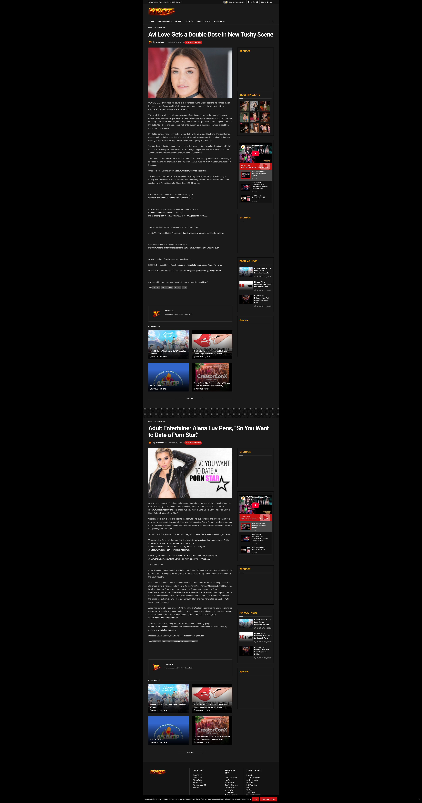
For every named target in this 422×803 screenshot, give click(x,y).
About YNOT (197, 775)
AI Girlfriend (250, 792)
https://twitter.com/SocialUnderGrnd (166, 543)
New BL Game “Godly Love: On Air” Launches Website (262, 270)
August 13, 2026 (159, 389)
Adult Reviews (230, 782)
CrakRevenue (229, 792)
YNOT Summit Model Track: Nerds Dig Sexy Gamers (260, 167)
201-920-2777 (176, 636)
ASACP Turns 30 (156, 386)
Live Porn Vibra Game (253, 795)
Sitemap (196, 787)
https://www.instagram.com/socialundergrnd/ (170, 550)
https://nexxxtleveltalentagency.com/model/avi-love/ (199, 265)
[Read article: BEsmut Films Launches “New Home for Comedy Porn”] (246, 285)
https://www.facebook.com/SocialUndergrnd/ (170, 546)
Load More (190, 398)
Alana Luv (156, 641)
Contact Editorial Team (155, 2)
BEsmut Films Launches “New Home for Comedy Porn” (263, 284)
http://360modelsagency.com (163, 627)
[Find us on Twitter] (251, 2)
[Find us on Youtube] (257, 2)
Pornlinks (249, 775)
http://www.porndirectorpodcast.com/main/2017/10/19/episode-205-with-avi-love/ (183, 248)
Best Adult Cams (231, 778)
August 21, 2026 (159, 357)
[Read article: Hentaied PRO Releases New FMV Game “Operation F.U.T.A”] (246, 299)
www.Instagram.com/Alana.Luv (164, 559)
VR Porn (249, 790)
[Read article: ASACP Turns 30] (168, 377)
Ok (256, 799)
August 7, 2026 (202, 389)
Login (264, 2)
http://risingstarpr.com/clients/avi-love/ (191, 282)
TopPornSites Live (231, 785)
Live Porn (228, 780)
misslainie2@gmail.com (194, 636)
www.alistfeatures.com (166, 630)
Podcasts (189, 21)
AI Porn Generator (231, 795)
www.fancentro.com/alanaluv (197, 559)
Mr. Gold (177, 287)
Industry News (164, 21)
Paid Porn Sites (251, 785)
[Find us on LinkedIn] (254, 2)
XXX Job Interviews (253, 778)
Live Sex (249, 787)
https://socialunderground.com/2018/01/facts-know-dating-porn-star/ (201, 534)
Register (271, 2)
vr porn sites (229, 790)
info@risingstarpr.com (196, 271)
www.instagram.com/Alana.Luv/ (164, 618)
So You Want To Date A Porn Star (185, 641)
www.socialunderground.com (164, 510)
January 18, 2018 (175, 42)
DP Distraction (167, 287)
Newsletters (219, 21)
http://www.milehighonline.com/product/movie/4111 (170, 198)
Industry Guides (203, 21)
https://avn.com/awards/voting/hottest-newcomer (203, 233)
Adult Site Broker (252, 780)
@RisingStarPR (214, 271)
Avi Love (156, 287)
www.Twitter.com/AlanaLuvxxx (189, 614)
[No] (419, 799)
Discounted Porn (230, 787)
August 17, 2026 (203, 357)
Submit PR (179, 2)
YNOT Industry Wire (160, 27)
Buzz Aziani (167, 641)
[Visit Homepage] (162, 11)
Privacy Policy (197, 780)
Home (152, 21)
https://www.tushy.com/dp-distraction (190, 171)
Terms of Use (197, 778)
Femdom (249, 782)
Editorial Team (198, 782)
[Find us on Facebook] (248, 2)
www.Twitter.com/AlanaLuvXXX (191, 556)
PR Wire (178, 21)
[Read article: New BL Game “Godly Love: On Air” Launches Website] (168, 344)
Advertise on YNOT (169, 2)
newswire (160, 42)
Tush (184, 287)
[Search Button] (273, 21)
